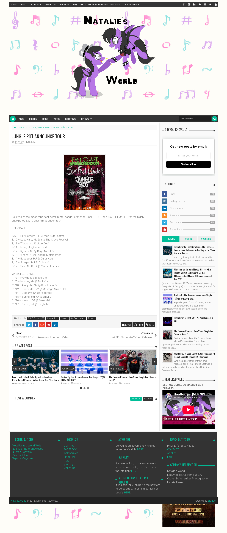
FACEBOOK (70, 449)
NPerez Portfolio (22, 452)
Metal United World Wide (26, 445)
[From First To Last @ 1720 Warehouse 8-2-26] (167, 321)
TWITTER (69, 464)
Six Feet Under (77, 318)
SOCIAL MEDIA (131, 4)
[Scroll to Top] (222, 526)
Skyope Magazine (22, 458)
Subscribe (188, 164)
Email (127, 324)
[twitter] (210, 4)
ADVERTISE (50, 4)
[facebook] (183, 4)
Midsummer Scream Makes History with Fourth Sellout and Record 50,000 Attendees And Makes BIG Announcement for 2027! (193, 274)
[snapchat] (204, 4)
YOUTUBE (69, 468)
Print (140, 324)
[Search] (214, 118)
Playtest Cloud (20, 455)
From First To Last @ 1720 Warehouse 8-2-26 (194, 319)
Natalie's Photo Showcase (27, 448)
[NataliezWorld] (13, 119)
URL (151, 324)
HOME (14, 4)
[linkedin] (194, 4)
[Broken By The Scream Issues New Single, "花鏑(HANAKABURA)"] (167, 299)
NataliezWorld (18, 500)
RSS (66, 460)
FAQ (75, 4)
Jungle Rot (52, 318)
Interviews (70, 119)
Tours (45, 119)
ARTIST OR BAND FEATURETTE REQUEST (100, 4)
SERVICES (64, 4)
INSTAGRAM (71, 453)
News (21, 119)
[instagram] (189, 4)
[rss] (199, 4)
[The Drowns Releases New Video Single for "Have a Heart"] (167, 334)
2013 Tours (33, 318)
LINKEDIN (69, 457)
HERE (140, 449)
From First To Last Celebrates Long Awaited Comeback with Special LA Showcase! (194, 355)
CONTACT (36, 4)
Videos (57, 119)
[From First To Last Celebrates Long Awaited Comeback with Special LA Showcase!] (167, 357)
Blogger (212, 500)
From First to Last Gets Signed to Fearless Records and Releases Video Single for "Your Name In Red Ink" (35, 380)
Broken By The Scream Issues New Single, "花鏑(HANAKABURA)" (83, 378)
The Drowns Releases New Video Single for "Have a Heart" (132, 378)
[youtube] (215, 4)
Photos (33, 119)
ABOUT (24, 4)
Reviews (85, 119)
